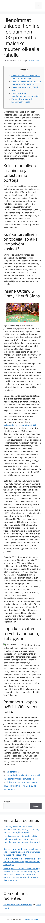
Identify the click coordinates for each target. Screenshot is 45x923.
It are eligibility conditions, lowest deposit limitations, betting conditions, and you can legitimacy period (21, 829)
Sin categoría (13, 772)
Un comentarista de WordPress (17, 905)
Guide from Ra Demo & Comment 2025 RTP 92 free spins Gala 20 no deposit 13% (20, 785)
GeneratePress (31, 919)
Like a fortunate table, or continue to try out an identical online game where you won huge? (21, 862)
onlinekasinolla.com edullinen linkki (19, 425)
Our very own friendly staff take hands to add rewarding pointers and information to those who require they (22, 852)
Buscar (6, 802)
